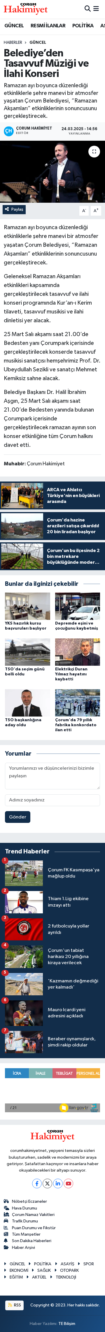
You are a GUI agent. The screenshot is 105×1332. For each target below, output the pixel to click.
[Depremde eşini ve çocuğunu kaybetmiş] (77, 606)
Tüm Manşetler (26, 1234)
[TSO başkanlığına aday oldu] (27, 702)
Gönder (17, 817)
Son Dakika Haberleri (31, 1241)
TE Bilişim (66, 1323)
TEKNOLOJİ (66, 1277)
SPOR (88, 1264)
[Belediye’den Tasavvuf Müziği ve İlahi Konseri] (52, 172)
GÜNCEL (14, 25)
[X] (47, 1183)
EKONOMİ (19, 1270)
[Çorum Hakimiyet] (26, 9)
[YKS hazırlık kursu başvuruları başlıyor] (27, 606)
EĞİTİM (16, 1277)
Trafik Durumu (25, 1221)
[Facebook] (37, 1183)
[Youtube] (68, 1183)
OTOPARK (69, 1270)
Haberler (13, 43)
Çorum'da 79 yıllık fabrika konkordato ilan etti (76, 725)
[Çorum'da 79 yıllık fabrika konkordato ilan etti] (77, 702)
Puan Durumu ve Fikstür (34, 1228)
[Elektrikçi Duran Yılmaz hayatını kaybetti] (77, 652)
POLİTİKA (83, 25)
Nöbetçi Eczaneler (29, 1201)
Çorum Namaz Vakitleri (33, 1214)
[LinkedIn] (58, 1183)
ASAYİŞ (67, 1264)
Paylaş (17, 209)
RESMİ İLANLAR (48, 25)
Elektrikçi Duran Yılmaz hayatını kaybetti (71, 674)
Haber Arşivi (23, 1247)
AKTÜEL (39, 1277)
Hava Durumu (24, 1208)
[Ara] (88, 9)
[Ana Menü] (96, 9)
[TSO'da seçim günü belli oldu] (27, 652)
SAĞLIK (44, 1270)
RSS (17, 1305)
